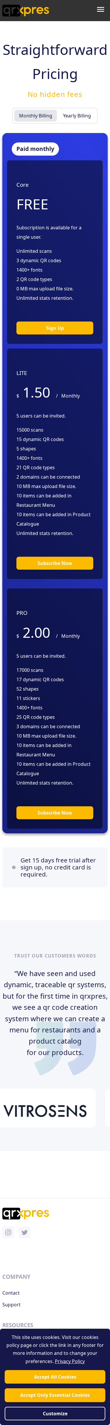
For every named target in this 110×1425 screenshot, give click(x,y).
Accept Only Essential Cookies (55, 1395)
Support (11, 1304)
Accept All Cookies (55, 1377)
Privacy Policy (70, 1361)
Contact (11, 1293)
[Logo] (25, 10)
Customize (55, 1413)
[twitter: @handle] (25, 1232)
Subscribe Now (55, 563)
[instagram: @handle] (8, 1232)
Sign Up (55, 328)
